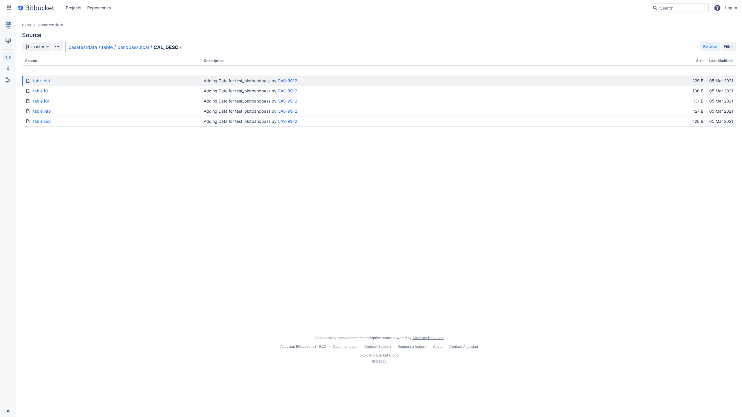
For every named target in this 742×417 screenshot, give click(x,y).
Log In (731, 7)
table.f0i (41, 100)
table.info (42, 111)
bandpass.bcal (133, 47)
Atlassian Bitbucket (428, 338)
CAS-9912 (287, 80)
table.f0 (40, 90)
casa (26, 24)
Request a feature (412, 346)
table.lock (42, 121)
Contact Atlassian (463, 346)
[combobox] (680, 7)
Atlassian (379, 361)
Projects (73, 7)
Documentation (345, 346)
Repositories (99, 7)
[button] (9, 8)
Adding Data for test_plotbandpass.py (240, 80)
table (107, 47)
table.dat (41, 80)
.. (34, 70)
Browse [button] (710, 46)
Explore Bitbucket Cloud (379, 355)
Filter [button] (728, 46)
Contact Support (377, 346)
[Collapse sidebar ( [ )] (8, 411)
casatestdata (50, 24)
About (438, 346)
